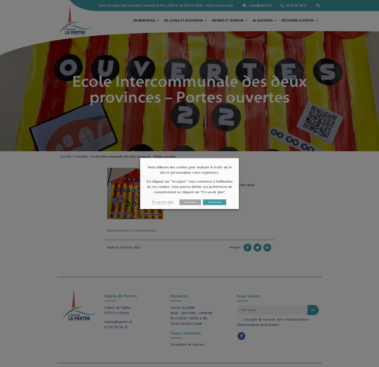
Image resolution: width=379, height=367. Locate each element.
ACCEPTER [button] (214, 202)
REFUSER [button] (190, 202)
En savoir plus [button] (163, 202)
